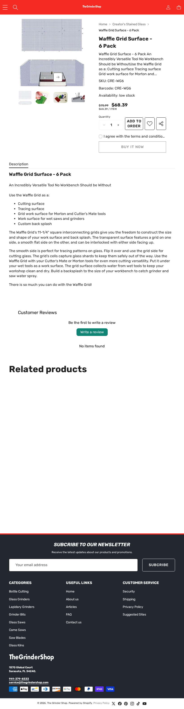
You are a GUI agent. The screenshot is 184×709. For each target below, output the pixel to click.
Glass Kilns (16, 645)
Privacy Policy (133, 607)
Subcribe (159, 565)
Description (18, 164)
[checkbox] (132, 136)
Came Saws (17, 630)
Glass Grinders (19, 599)
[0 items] (179, 7)
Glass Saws (17, 622)
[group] (25, 98)
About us (72, 599)
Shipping (129, 599)
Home (103, 24)
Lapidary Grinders (21, 607)
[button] (57, 77)
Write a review (92, 332)
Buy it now (132, 147)
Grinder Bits (17, 614)
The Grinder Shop (57, 703)
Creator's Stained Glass (129, 24)
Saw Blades (17, 638)
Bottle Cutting (18, 591)
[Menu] (5, 7)
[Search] (16, 7)
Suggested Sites (134, 614)
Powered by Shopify (80, 703)
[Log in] (168, 7)
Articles (71, 607)
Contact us (73, 622)
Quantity (104, 116)
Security (129, 591)
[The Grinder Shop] (91, 7)
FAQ (69, 614)
